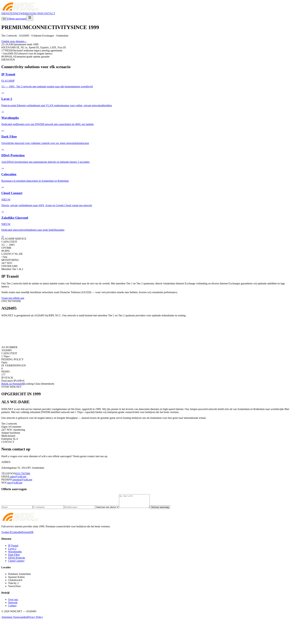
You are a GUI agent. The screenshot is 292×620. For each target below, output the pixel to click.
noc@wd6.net (14, 482)
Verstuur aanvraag (160, 507)
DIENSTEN (8, 13)
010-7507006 (23, 473)
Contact (12, 605)
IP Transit (13, 545)
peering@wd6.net (22, 479)
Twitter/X (6, 532)
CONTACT (48, 13)
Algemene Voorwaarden (14, 617)
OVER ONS (35, 13)
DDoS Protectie (16, 557)
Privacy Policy (35, 617)
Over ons (13, 599)
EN (4, 19)
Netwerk (12, 602)
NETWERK (21, 13)
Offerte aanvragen (16, 18)
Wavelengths (15, 551)
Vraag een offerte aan (12, 298)
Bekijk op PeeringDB (13, 383)
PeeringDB (27, 532)
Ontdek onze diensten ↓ (14, 41)
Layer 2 (12, 548)
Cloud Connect (16, 560)
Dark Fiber (14, 554)
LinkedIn (16, 532)
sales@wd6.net (18, 476)
